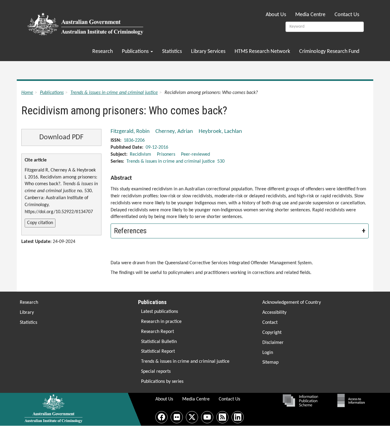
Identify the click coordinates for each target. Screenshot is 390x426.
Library (27, 312)
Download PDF (61, 137)
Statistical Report (158, 351)
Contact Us (347, 14)
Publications (136, 51)
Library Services (208, 51)
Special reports (156, 371)
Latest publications (159, 311)
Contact (270, 322)
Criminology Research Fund (329, 51)
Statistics (172, 51)
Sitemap (270, 362)
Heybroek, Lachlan (220, 131)
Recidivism (140, 154)
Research (102, 51)
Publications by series (162, 381)
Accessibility (274, 312)
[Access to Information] (352, 400)
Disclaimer (273, 342)
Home (27, 92)
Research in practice (161, 321)
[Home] (86, 22)
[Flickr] (176, 417)
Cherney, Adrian (174, 131)
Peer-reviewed (195, 154)
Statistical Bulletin (159, 341)
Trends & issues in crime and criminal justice (114, 92)
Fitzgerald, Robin (130, 131)
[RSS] (222, 417)
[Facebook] (161, 417)
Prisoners (166, 154)
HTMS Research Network (262, 51)
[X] (192, 417)
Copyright (272, 332)
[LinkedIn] (237, 417)
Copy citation (40, 222)
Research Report (157, 331)
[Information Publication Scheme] (300, 400)
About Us (276, 14)
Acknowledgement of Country (291, 302)
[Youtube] (207, 417)
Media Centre (310, 14)
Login (267, 352)
